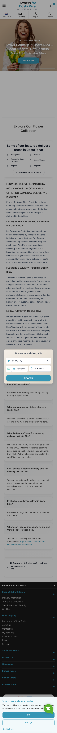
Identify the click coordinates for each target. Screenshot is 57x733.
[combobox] (28, 361)
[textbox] (28, 361)
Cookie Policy (8, 729)
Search (28, 378)
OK (28, 715)
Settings (28, 722)
